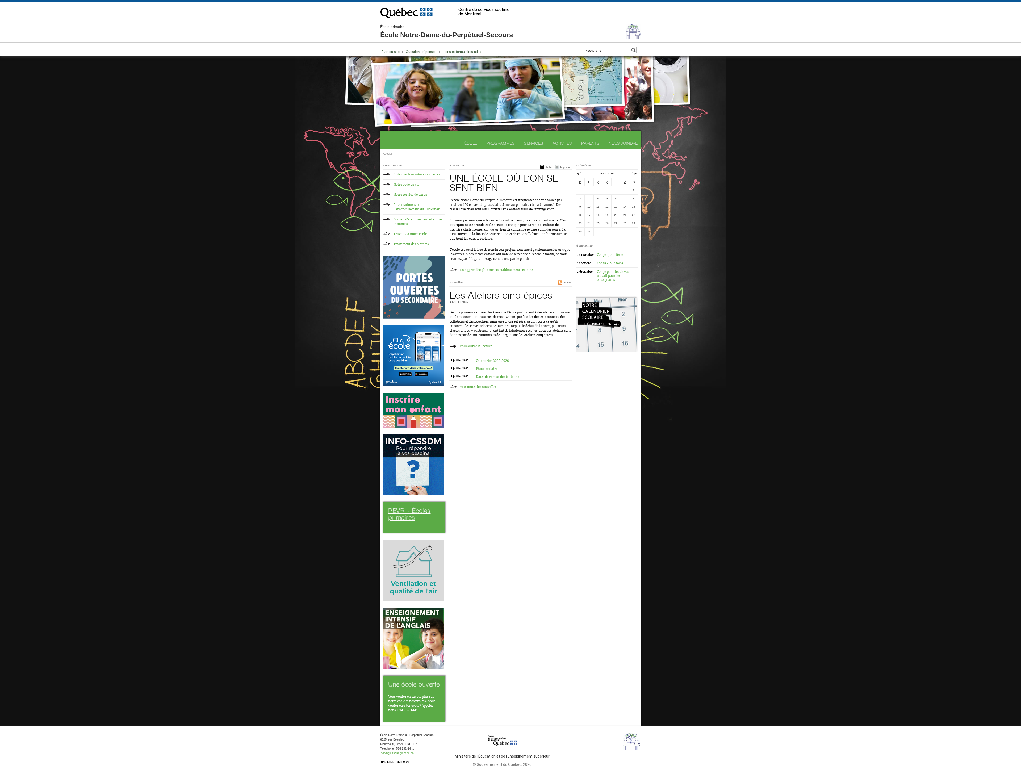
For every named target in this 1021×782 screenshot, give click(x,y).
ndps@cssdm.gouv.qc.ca (397, 753)
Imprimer (565, 167)
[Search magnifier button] (633, 50)
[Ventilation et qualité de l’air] (413, 600)
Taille (549, 167)
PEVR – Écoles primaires (409, 514)
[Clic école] (413, 385)
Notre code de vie (406, 184)
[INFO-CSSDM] (413, 494)
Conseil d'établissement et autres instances (418, 222)
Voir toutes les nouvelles (478, 387)
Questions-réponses (421, 52)
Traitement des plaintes (411, 244)
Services (533, 143)
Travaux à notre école (410, 234)
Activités (562, 143)
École (470, 143)
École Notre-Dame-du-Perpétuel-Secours (446, 31)
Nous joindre (623, 143)
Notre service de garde (410, 194)
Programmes (500, 143)
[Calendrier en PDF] (607, 351)
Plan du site (390, 52)
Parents (590, 143)
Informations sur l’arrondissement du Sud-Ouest (417, 207)
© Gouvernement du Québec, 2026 (502, 764)
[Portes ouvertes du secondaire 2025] (414, 317)
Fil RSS (567, 282)
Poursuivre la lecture (476, 346)
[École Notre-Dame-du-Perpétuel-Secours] (633, 37)
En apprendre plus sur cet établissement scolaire (496, 270)
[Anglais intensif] (413, 668)
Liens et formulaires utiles (462, 52)
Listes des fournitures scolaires (417, 174)
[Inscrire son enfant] (413, 426)
